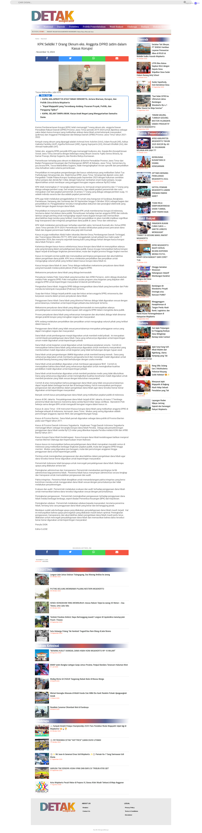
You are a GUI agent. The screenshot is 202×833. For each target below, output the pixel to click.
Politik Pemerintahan (94, 26)
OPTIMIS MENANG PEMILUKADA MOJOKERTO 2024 (160, 176)
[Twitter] (70, 58)
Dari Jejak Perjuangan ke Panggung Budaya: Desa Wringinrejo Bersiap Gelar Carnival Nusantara (153, 334)
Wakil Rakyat (116, 26)
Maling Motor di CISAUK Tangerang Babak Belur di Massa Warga (77, 678)
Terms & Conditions (131, 811)
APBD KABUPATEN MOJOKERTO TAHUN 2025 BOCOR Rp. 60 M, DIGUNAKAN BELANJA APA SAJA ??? (153, 144)
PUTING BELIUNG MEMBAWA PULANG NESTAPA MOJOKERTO (77, 588)
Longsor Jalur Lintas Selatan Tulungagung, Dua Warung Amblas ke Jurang (80, 574)
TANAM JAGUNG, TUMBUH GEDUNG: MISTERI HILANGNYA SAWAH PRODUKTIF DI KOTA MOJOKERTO (153, 120)
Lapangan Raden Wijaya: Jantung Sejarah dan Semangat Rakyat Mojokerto (161, 405)
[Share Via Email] (117, 58)
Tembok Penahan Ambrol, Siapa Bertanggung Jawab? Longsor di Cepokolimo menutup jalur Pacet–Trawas (87, 618)
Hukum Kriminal (162, 26)
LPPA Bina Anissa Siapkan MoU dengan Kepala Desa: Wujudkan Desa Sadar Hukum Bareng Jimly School (153, 69)
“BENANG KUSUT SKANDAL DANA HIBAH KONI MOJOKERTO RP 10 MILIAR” (82, 650)
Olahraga (132, 26)
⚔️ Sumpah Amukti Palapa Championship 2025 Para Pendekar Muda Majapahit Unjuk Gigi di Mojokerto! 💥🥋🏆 (88, 727)
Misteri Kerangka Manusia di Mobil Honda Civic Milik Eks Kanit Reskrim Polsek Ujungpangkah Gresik (88, 694)
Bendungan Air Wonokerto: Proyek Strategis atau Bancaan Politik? (160, 290)
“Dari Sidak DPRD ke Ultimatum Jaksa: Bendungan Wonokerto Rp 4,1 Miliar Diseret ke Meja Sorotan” (153, 102)
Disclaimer (128, 815)
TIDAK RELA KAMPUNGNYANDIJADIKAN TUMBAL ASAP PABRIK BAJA (161, 207)
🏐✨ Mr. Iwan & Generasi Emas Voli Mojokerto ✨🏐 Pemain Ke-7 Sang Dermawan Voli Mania (87, 756)
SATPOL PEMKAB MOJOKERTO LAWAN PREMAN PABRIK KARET (161, 192)
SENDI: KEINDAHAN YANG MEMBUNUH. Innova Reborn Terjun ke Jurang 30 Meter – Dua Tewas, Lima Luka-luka (87, 604)
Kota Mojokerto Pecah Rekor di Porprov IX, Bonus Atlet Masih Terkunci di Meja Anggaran (87, 782)
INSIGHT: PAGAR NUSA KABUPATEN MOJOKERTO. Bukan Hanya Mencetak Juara (70, 31)
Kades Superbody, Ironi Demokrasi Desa (160, 83)
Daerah (61, 26)
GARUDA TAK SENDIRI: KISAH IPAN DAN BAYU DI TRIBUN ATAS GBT (79, 768)
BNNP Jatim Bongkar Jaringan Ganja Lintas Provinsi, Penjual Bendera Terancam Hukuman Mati (89, 664)
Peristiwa (74, 26)
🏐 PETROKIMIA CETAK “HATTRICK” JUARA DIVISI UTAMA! (75, 740)
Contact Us (86, 811)
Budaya (145, 26)
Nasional (48, 26)
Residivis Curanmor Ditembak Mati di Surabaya (69, 707)
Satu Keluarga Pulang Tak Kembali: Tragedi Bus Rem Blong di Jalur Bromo (80, 631)
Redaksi (85, 807)
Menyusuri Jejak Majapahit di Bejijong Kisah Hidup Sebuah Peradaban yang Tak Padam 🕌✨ (153, 387)
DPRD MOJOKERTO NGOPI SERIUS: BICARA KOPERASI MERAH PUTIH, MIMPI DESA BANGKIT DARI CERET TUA (153, 253)
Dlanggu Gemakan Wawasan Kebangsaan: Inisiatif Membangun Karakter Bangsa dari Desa (153, 273)
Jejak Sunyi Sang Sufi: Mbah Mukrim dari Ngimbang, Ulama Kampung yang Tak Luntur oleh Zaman (153, 352)
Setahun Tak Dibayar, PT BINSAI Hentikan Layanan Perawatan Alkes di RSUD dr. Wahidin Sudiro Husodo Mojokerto (153, 50)
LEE (96, 830)
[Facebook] (47, 58)
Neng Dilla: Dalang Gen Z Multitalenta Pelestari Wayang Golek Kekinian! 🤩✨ (161, 370)
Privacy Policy (130, 807)
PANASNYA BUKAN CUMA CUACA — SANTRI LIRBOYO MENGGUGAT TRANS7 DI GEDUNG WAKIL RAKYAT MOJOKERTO (152, 231)
